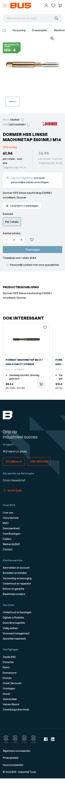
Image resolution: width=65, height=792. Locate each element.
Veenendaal (10, 699)
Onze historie (11, 517)
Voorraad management (16, 633)
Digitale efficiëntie (13, 617)
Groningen (9, 688)
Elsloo (6, 667)
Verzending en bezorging (17, 578)
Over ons (8, 512)
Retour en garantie (13, 588)
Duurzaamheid (11, 528)
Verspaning (18, 30)
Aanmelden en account (16, 567)
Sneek (6, 693)
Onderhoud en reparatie (17, 583)
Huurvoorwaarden (13, 764)
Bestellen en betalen (15, 572)
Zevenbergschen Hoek (16, 709)
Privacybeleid (10, 757)
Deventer (8, 662)
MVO (5, 523)
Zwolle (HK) (9, 656)
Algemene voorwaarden (17, 750)
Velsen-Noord (11, 704)
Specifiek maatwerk (14, 638)
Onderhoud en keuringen (17, 612)
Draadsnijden (39, 30)
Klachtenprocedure (14, 593)
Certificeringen (11, 533)
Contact (7, 549)
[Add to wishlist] (45, 240)
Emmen (7, 677)
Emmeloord (9, 672)
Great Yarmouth (12, 683)
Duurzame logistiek (14, 622)
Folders (7, 538)
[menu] (5, 5)
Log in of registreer (22, 177)
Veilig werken (10, 628)
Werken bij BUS (11, 544)
